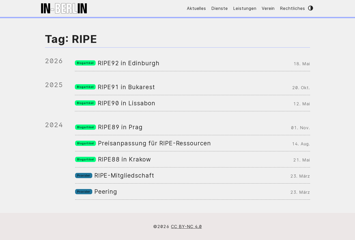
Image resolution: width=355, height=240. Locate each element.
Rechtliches (292, 8)
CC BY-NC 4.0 (186, 226)
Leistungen (245, 8)
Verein (268, 8)
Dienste (219, 8)
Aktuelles (196, 8)
